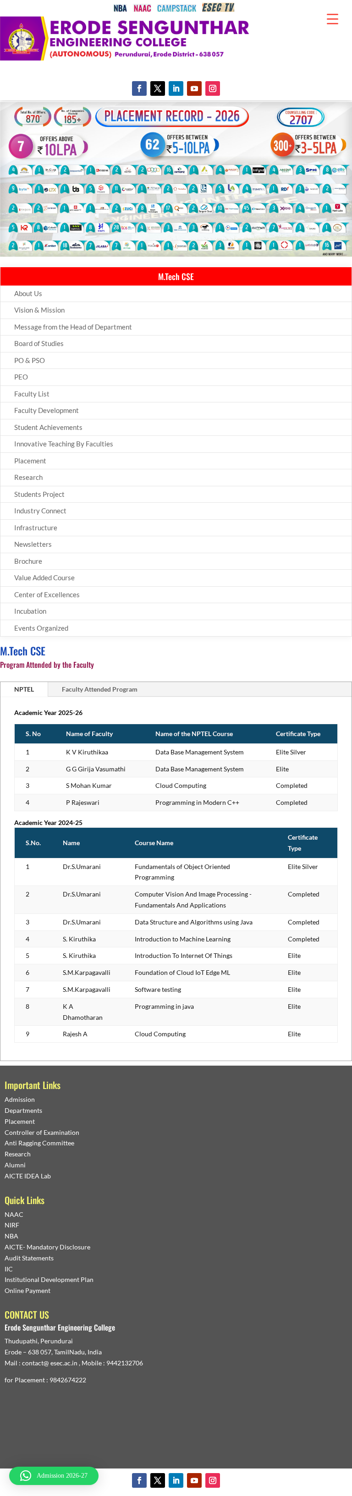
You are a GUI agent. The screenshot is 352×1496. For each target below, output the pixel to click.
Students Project (39, 494)
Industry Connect (40, 510)
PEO (21, 377)
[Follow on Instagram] (212, 88)
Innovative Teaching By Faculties (63, 444)
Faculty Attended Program (100, 689)
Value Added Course (44, 577)
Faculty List (32, 394)
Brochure (28, 561)
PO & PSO (29, 360)
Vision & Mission (39, 310)
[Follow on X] (157, 88)
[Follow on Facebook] (139, 88)
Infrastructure (35, 527)
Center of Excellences (47, 594)
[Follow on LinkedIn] (176, 88)
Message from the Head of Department (73, 327)
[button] (54, 1476)
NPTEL (24, 689)
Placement (30, 460)
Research (28, 477)
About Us (28, 293)
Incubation (30, 611)
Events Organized (41, 628)
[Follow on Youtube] (194, 88)
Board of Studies (39, 343)
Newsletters (33, 544)
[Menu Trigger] (332, 18)
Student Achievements (48, 427)
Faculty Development (46, 410)
